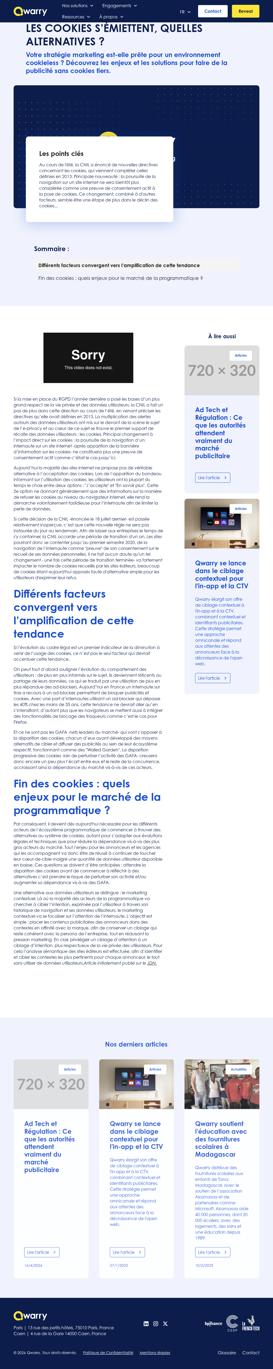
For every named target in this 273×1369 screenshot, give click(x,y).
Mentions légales (155, 1352)
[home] (30, 11)
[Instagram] (155, 1323)
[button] (78, 5)
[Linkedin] (146, 1323)
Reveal (246, 11)
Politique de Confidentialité (108, 1352)
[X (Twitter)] (165, 1323)
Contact (212, 11)
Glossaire (227, 1352)
